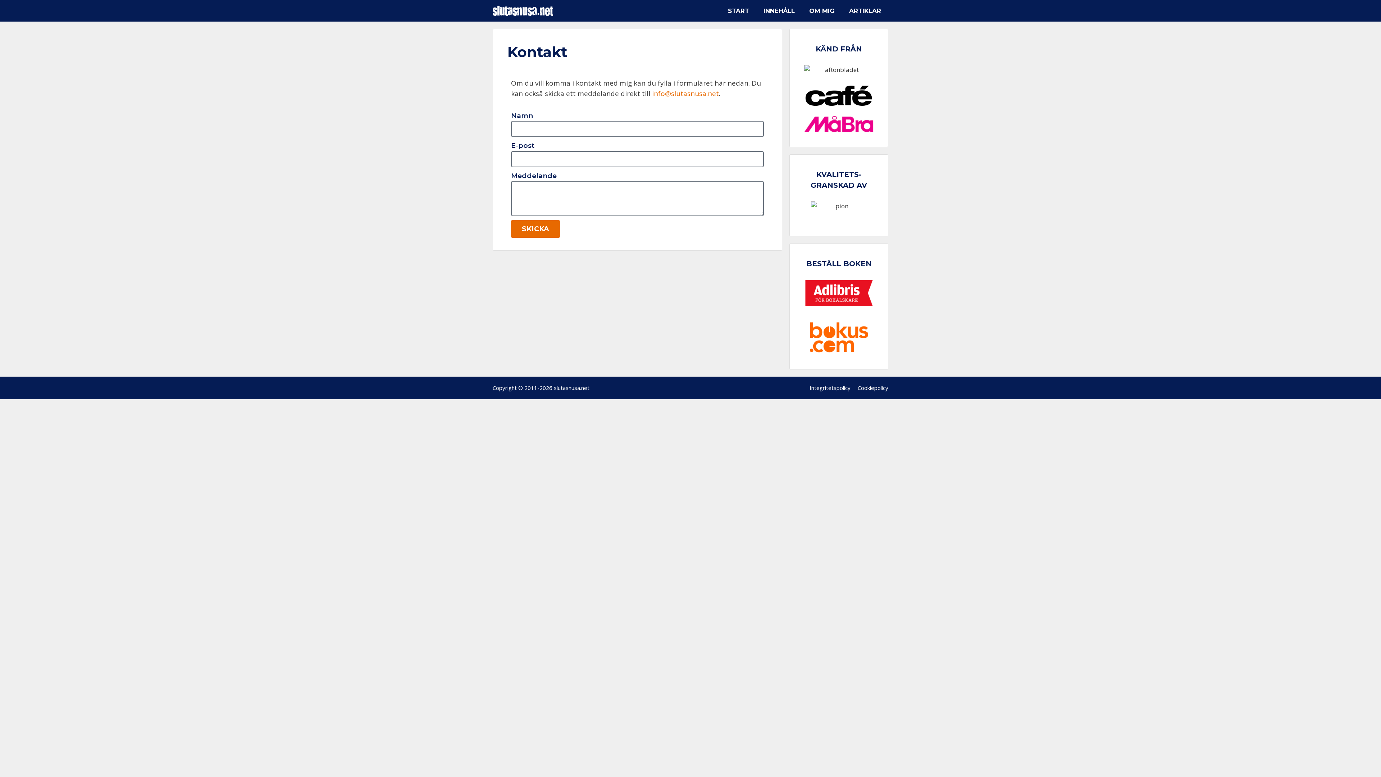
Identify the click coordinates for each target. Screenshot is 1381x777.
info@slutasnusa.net (685, 93)
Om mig (822, 10)
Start (738, 10)
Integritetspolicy (830, 387)
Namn (522, 116)
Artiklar (865, 10)
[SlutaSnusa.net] (525, 11)
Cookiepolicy (873, 387)
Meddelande (534, 176)
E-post (522, 145)
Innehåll (779, 10)
